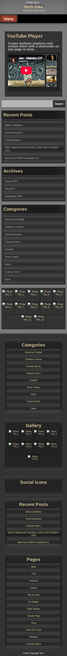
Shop (33, 623)
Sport (8, 279)
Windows (33, 637)
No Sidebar (33, 602)
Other (8, 264)
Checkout (33, 581)
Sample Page (33, 616)
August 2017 (11, 181)
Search (59, 103)
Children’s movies (14, 227)
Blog (33, 567)
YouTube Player (33, 644)
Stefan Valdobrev (14, 125)
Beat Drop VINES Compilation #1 (22, 158)
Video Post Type (33, 630)
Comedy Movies (13, 234)
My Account (33, 595)
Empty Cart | (32, 2)
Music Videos (12, 257)
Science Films (12, 272)
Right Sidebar (33, 609)
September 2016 (13, 196)
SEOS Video (33, 6)
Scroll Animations (14, 132)
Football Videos (13, 140)
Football (9, 249)
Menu (8, 19)
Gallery (33, 588)
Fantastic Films (13, 242)
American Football (14, 219)
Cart (33, 574)
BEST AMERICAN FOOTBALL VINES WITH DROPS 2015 (33, 534)
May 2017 (10, 188)
